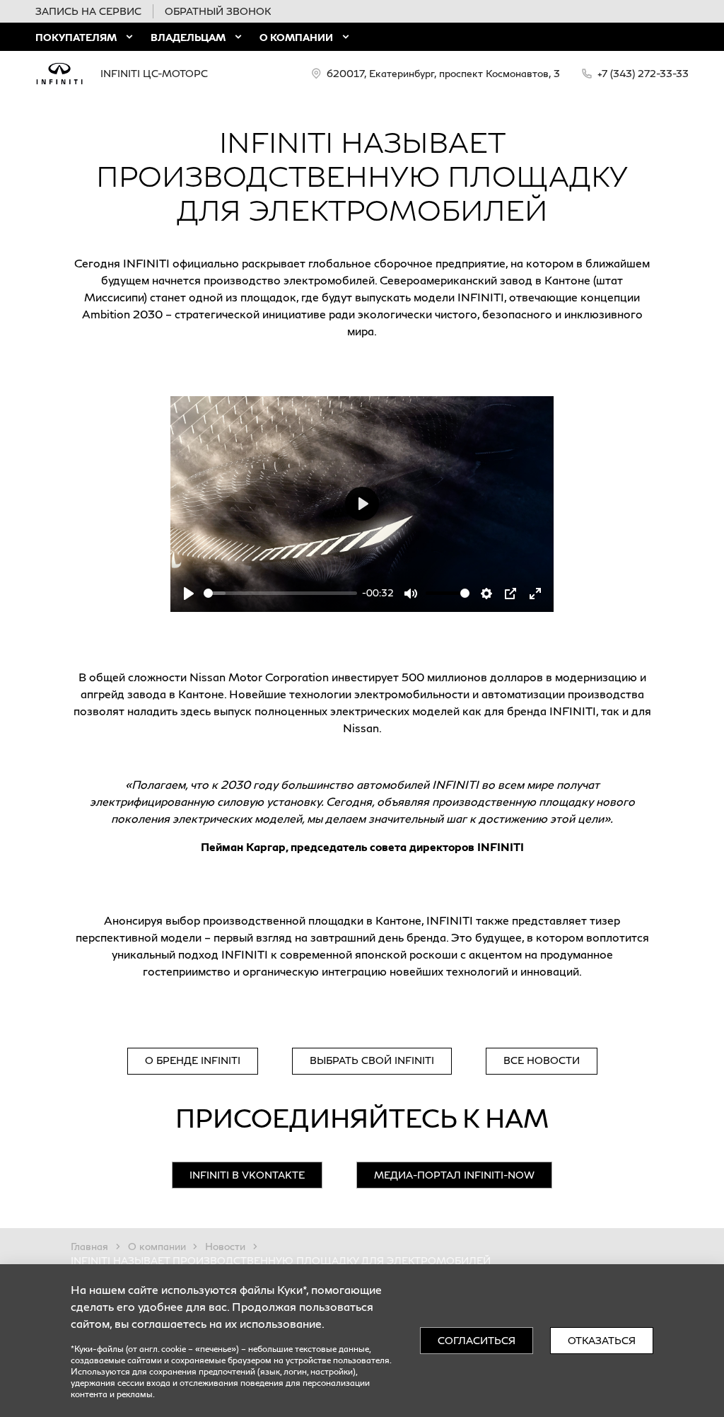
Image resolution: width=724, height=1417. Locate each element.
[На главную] (59, 73)
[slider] (280, 593)
